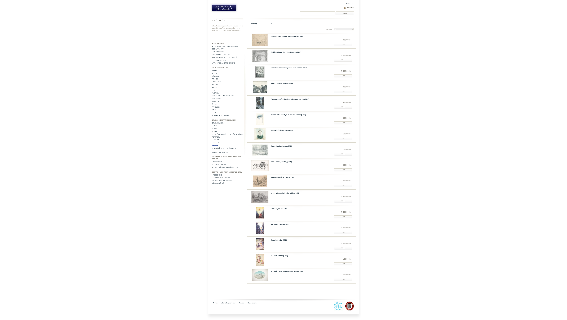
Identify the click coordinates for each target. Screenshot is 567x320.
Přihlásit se (349, 4)
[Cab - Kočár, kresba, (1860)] (260, 166)
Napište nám (251, 303)
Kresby (215, 145)
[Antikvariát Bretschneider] (230, 8)
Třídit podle (328, 29)
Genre (214, 126)
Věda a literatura (219, 164)
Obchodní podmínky (228, 303)
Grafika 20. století (220, 153)
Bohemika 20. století (220, 60)
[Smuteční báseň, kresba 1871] (260, 134)
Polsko (215, 73)
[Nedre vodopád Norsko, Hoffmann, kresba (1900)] (260, 103)
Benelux (215, 101)
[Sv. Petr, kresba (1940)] (260, 260)
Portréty (216, 137)
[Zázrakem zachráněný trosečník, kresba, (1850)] (260, 72)
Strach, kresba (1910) (279, 240)
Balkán (215, 84)
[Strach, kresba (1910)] (260, 244)
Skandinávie (217, 82)
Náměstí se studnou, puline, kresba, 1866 (287, 36)
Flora (214, 131)
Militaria (215, 140)
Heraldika (216, 142)
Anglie (214, 87)
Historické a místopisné (222, 180)
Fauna (214, 128)
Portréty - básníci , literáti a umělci (227, 134)
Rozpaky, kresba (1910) (280, 224)
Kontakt (241, 303)
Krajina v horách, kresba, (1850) (283, 177)
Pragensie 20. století (221, 54)
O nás (215, 303)
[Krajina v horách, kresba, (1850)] (260, 181)
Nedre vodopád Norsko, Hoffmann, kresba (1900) (290, 99)
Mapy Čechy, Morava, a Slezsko (225, 46)
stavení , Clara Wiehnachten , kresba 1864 (287, 271)
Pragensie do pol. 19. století (224, 57)
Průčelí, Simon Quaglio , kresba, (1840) (286, 52)
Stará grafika (218, 123)
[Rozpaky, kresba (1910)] (260, 228)
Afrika (214, 70)
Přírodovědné (218, 183)
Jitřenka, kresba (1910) (280, 209)
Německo (215, 76)
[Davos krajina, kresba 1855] (260, 150)
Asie (213, 90)
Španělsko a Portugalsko (223, 96)
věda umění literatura (221, 178)
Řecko (214, 104)
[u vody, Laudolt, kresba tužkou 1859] (260, 197)
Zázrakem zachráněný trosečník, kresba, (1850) (289, 68)
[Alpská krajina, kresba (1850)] (260, 87)
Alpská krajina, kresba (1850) (282, 83)
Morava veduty (218, 52)
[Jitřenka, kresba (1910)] (260, 213)
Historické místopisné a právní (225, 167)
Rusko (214, 112)
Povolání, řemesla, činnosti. (224, 148)
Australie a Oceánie (220, 115)
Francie (215, 79)
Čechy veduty (218, 49)
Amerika (215, 93)
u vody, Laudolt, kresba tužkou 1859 (285, 193)
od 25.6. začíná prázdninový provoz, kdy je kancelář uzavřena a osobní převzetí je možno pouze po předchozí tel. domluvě (227, 28)
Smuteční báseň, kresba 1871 (282, 130)
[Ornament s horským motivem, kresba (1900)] (260, 119)
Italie (214, 110)
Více (343, 44)
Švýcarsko (216, 98)
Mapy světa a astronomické (223, 63)
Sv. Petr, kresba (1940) (279, 256)
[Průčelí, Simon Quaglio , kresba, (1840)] (260, 56)
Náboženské (217, 162)
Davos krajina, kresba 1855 (281, 146)
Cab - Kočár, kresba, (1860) (281, 162)
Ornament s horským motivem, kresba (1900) (288, 115)
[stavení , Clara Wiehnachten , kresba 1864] (260, 275)
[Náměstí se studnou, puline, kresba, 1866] (260, 40)
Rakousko (216, 107)
